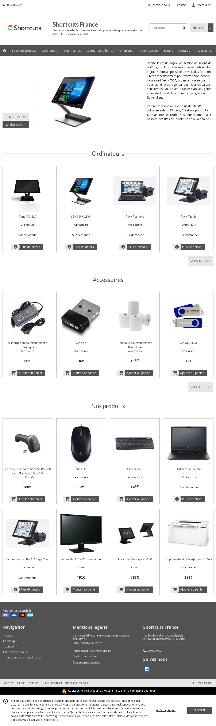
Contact (181, 5)
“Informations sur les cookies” (77, 716)
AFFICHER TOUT (200, 261)
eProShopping (104, 690)
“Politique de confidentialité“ (131, 716)
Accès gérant (203, 683)
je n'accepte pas (166, 710)
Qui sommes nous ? (16, 652)
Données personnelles (86, 662)
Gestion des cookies (85, 656)
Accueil (8, 635)
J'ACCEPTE (199, 710)
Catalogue (10, 641)
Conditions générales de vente (22, 657)
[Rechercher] (184, 28)
